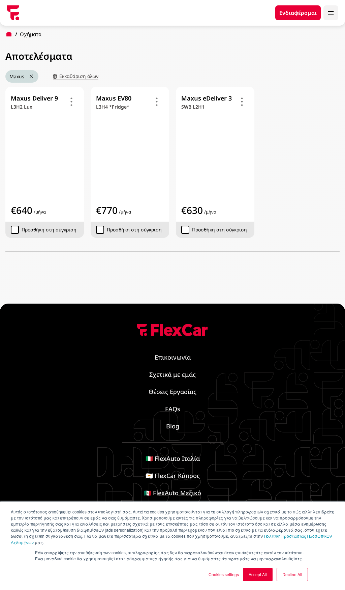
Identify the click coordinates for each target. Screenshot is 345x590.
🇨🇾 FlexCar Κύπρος (173, 476)
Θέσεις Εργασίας (172, 392)
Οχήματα (30, 34)
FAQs (172, 409)
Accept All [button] (258, 574)
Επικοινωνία (173, 357)
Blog (172, 426)
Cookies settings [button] (224, 574)
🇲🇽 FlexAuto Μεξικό (172, 493)
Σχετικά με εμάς (172, 374)
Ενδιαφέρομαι (298, 13)
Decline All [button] (292, 574)
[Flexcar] (13, 12)
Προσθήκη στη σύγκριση (49, 229)
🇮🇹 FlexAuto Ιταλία (173, 458)
